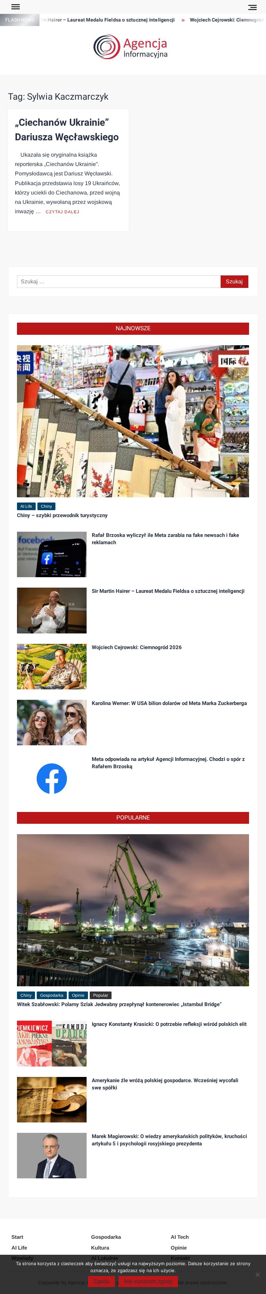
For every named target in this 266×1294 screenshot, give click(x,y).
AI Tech (180, 1237)
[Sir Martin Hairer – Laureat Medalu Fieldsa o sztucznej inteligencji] (52, 610)
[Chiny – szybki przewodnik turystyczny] (133, 421)
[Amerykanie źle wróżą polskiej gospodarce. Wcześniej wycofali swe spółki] (52, 1099)
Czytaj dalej (62, 211)
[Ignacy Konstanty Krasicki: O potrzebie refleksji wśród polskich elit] (52, 1043)
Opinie (78, 995)
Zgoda (101, 1281)
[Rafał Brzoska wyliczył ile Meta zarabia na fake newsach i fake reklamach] (52, 554)
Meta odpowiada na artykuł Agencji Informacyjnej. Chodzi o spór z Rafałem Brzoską (168, 762)
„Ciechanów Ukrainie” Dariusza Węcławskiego (67, 130)
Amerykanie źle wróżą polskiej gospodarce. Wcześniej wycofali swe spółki (165, 1084)
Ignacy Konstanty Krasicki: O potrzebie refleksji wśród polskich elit (169, 1024)
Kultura (100, 1248)
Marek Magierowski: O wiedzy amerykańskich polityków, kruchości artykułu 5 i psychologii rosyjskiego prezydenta (169, 1140)
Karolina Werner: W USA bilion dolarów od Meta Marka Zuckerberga (169, 703)
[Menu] (15, 7)
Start (17, 1237)
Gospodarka (51, 995)
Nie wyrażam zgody (148, 1281)
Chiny (46, 506)
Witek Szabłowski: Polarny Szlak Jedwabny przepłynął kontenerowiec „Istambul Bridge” (119, 1004)
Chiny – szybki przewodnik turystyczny (62, 515)
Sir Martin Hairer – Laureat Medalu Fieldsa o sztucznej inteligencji (82, 20)
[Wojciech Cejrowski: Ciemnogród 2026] (52, 666)
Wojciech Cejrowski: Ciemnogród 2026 (217, 20)
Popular (100, 995)
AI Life (26, 506)
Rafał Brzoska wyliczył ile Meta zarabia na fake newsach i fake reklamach (165, 538)
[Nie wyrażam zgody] (257, 1274)
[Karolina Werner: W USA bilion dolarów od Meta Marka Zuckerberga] (52, 722)
